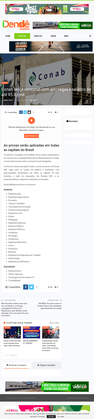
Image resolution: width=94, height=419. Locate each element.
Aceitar (51, 416)
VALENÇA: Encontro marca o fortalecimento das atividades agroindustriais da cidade (49, 305)
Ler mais (60, 416)
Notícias (22, 36)
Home (8, 36)
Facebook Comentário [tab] (17, 365)
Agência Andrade (82, 398)
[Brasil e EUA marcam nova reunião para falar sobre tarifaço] (12, 332)
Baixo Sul (38, 36)
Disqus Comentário (47, 365)
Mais (66, 36)
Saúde (53, 36)
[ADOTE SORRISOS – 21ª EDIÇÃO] (31, 332)
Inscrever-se (32, 136)
